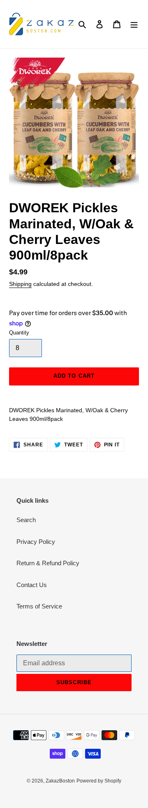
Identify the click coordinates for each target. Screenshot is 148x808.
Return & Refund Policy (47, 563)
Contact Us (31, 584)
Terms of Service (39, 606)
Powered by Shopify (98, 781)
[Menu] (134, 24)
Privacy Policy (35, 541)
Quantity (19, 333)
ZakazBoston (60, 781)
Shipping (20, 284)
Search (26, 519)
